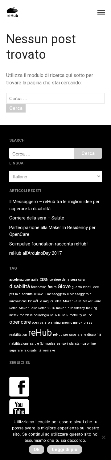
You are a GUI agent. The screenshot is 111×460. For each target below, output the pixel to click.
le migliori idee (50, 301)
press (88, 323)
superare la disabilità (25, 350)
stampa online (85, 344)
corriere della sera (63, 280)
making (91, 308)
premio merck (72, 323)
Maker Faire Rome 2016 (37, 308)
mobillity (76, 315)
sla (71, 344)
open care (39, 323)
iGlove (38, 294)
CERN (44, 280)
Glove (64, 286)
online (87, 315)
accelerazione (19, 280)
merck (13, 315)
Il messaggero (55, 294)
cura (81, 280)
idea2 (87, 287)
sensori (62, 344)
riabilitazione (19, 344)
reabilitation (18, 335)
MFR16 (55, 315)
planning (54, 323)
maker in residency (70, 308)
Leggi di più (64, 449)
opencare (20, 322)
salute (34, 344)
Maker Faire (72, 301)
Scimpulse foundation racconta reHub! (48, 244)
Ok (36, 449)
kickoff (33, 301)
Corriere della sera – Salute (36, 218)
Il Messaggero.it (79, 294)
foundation (39, 287)
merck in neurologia (34, 315)
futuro (52, 287)
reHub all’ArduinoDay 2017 (35, 253)
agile (35, 280)
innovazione (18, 301)
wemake (49, 350)
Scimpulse (48, 344)
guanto (77, 287)
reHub (40, 332)
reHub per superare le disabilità (77, 335)
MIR (65, 315)
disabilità (19, 286)
